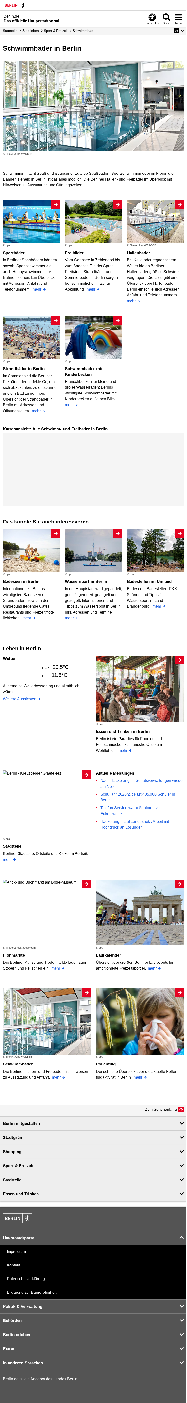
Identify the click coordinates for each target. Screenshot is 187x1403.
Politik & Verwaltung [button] (22, 1306)
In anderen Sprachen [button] (23, 1363)
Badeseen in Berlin (21, 581)
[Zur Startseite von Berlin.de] (17, 1222)
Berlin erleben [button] (16, 1334)
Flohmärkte (14, 955)
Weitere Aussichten (19, 699)
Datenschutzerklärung (26, 1279)
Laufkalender (108, 955)
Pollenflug (106, 1064)
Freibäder (74, 253)
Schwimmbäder (18, 1064)
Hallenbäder (138, 253)
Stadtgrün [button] (12, 1137)
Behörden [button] (12, 1320)
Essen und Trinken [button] (21, 1194)
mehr (37, 289)
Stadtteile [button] (12, 1180)
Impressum (16, 1251)
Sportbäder (14, 253)
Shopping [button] (12, 1151)
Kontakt (13, 1265)
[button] (179, 30)
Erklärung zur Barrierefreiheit (31, 1292)
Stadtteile (12, 846)
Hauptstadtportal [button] (19, 1238)
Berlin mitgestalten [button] (21, 1123)
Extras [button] (9, 1349)
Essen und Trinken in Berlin (123, 731)
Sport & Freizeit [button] (18, 1166)
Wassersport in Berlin (86, 581)
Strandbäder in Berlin (24, 369)
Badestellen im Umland (149, 581)
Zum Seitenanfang (161, 1109)
